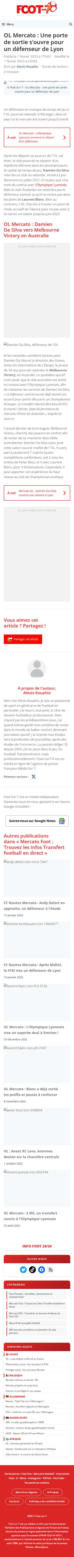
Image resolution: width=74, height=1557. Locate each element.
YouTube (58, 1478)
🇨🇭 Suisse (12, 1354)
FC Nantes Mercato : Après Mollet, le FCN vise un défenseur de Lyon (33, 967)
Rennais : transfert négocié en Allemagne (27, 1406)
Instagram (34, 1478)
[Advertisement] (37, 291)
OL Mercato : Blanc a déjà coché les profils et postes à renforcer (31, 1092)
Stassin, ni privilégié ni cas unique (23, 1390)
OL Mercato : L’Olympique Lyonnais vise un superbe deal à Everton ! (34, 1030)
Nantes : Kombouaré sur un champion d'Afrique (31, 1448)
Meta (23, 1478)
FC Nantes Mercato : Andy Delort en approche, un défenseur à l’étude (34, 905)
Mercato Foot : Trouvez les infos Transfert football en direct (37, 1305)
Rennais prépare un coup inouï (22, 1385)
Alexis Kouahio (37, 692)
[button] (70, 24)
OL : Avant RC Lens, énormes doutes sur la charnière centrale (31, 1154)
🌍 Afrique (13, 1438)
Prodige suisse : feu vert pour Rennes (25, 1369)
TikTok (47, 1478)
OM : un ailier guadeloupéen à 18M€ (25, 1422)
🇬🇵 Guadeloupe (16, 1417)
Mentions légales (26, 1492)
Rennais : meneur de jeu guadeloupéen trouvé (30, 1427)
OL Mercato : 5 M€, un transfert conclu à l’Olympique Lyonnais (30, 1216)
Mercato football (44, 1473)
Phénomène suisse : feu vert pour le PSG (27, 1364)
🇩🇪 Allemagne (15, 1396)
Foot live (26, 1473)
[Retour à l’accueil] (37, 8)
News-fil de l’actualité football (24, 1323)
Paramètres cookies (36, 1482)
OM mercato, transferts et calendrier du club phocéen (32, 1331)
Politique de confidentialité (47, 1501)
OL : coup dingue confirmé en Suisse (25, 1358)
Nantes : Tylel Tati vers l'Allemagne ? (25, 1401)
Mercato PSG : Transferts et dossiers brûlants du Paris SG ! (34, 1315)
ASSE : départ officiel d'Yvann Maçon (25, 1433)
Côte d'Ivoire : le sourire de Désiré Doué (27, 1454)
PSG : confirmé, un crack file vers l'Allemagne (29, 1412)
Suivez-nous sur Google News (32, 821)
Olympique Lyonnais (51, 185)
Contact (14, 1501)
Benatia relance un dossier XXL (22, 1379)
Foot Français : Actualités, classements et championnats (30, 1295)
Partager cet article (26, 639)
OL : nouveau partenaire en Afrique (24, 1443)
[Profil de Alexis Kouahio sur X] (33, 776)
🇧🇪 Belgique (14, 1375)
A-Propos (52, 1492)
